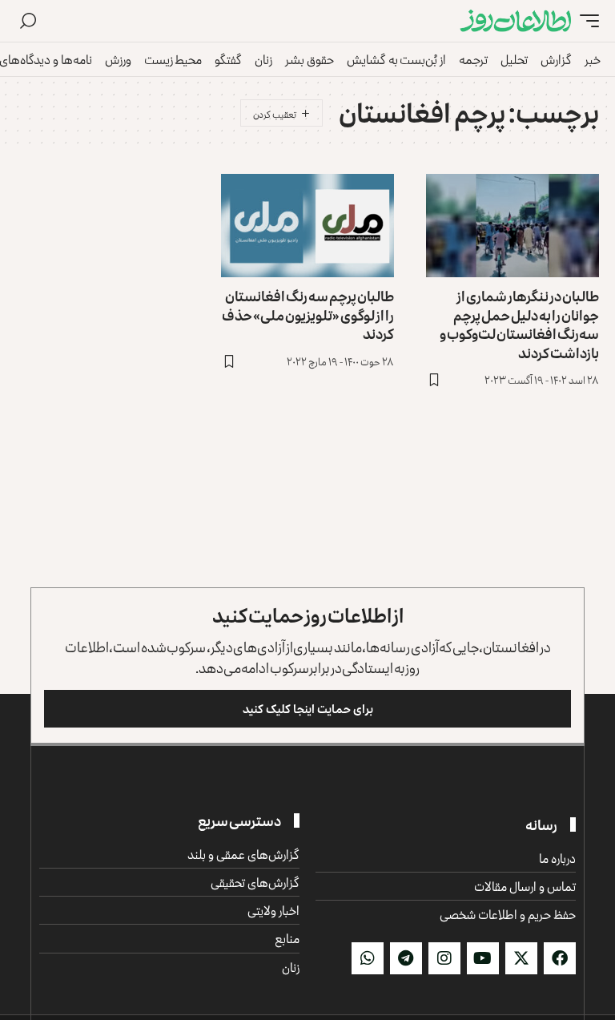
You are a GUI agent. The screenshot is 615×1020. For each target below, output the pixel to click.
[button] (585, 21)
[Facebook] (560, 958)
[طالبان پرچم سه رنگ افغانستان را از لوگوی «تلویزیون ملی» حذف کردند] (307, 226)
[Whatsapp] (368, 958)
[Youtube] (483, 958)
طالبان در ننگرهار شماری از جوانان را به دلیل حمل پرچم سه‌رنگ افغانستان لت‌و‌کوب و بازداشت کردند (519, 323)
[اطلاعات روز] (516, 21)
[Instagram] (444, 958)
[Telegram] (406, 958)
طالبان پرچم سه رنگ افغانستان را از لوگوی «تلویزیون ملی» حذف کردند (308, 314)
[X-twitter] (521, 958)
